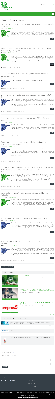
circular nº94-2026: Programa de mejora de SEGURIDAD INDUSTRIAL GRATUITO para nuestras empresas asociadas (37, 290)
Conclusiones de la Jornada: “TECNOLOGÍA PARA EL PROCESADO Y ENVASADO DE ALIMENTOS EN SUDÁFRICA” (27, 168)
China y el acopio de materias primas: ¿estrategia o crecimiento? (26, 95)
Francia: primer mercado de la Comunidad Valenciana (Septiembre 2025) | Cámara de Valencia (27, 143)
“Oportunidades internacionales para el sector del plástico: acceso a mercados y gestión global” (27, 49)
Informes (10, 88)
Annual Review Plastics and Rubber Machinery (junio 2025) (24, 218)
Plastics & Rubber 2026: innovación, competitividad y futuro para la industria (27, 25)
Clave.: (3, 362)
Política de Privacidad (32, 380)
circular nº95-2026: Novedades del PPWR (31, 276)
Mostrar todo (51, 314)
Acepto (19, 397)
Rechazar (26, 397)
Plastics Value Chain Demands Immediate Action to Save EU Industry (24, 242)
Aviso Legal (30, 378)
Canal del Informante (32, 386)
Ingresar (4, 352)
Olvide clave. (10, 352)
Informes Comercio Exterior (14, 42)
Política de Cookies (31, 383)
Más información (33, 397)
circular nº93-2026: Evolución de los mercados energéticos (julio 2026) (36, 303)
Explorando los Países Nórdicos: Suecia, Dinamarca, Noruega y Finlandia (25, 194)
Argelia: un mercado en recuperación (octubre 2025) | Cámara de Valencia (26, 119)
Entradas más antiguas (7, 266)
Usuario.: (3, 358)
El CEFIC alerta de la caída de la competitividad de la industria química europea (25, 75)
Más (52, 39)
